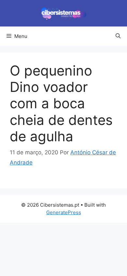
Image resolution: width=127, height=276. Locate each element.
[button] (118, 36)
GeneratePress (63, 212)
